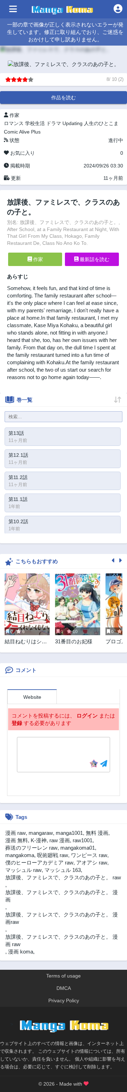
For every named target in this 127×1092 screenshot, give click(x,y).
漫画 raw (15, 833)
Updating (72, 123)
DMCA (63, 988)
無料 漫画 (97, 833)
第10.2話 (18, 521)
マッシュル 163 (62, 870)
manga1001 (69, 833)
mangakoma (19, 855)
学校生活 (35, 123)
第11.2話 (18, 477)
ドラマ (53, 123)
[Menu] (13, 9)
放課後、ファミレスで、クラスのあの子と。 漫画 (61, 896)
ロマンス (14, 123)
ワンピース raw (89, 855)
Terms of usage (63, 976)
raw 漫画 (59, 840)
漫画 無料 (16, 840)
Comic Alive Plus (22, 132)
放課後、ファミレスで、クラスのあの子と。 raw (63, 877)
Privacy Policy (63, 1000)
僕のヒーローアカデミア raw (39, 863)
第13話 (16, 433)
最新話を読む (93, 259)
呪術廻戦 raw (52, 855)
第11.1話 (18, 499)
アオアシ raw (91, 863)
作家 (37, 259)
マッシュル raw (23, 870)
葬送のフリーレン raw (31, 848)
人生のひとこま (101, 123)
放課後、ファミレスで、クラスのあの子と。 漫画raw (61, 918)
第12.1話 (18, 455)
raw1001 (82, 840)
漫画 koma (20, 952)
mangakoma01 (77, 848)
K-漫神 (39, 840)
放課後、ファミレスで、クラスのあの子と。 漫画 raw (61, 940)
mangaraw (41, 833)
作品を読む (63, 97)
